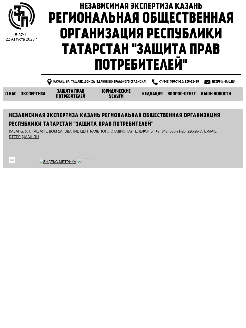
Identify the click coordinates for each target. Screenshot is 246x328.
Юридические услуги (116, 94)
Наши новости (216, 94)
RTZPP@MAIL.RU (223, 82)
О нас (10, 94)
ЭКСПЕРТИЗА (33, 94)
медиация (152, 94)
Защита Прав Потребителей (70, 94)
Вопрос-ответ (181, 94)
